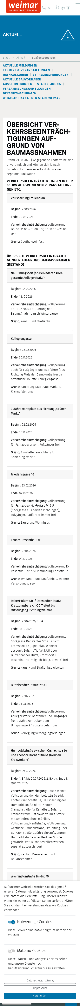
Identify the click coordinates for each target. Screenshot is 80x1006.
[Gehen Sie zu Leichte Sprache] (63, 7)
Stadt (6, 57)
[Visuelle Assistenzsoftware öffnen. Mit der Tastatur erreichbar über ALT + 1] (68, 7)
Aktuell (21, 57)
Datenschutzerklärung (40, 980)
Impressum (40, 988)
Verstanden (40, 995)
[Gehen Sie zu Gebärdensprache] (57, 7)
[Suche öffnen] (47, 7)
